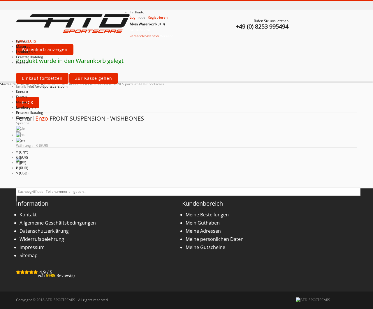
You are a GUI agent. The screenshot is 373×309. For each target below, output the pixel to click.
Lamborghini (26, 107)
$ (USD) (22, 173)
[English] (20, 140)
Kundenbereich (202, 203)
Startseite (8, 84)
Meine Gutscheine (205, 247)
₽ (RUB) (22, 167)
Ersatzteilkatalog (29, 112)
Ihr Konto (137, 12)
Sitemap (29, 255)
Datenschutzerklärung (44, 231)
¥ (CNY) (22, 152)
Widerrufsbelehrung (42, 239)
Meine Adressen (203, 231)
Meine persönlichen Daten (215, 239)
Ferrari (21, 96)
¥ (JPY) (21, 162)
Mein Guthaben (203, 223)
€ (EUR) (22, 157)
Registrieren (158, 17)
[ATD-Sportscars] (73, 24)
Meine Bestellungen (207, 214)
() (147, 24)
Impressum (32, 247)
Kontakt (22, 91)
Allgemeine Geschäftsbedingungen (58, 223)
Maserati (23, 102)
